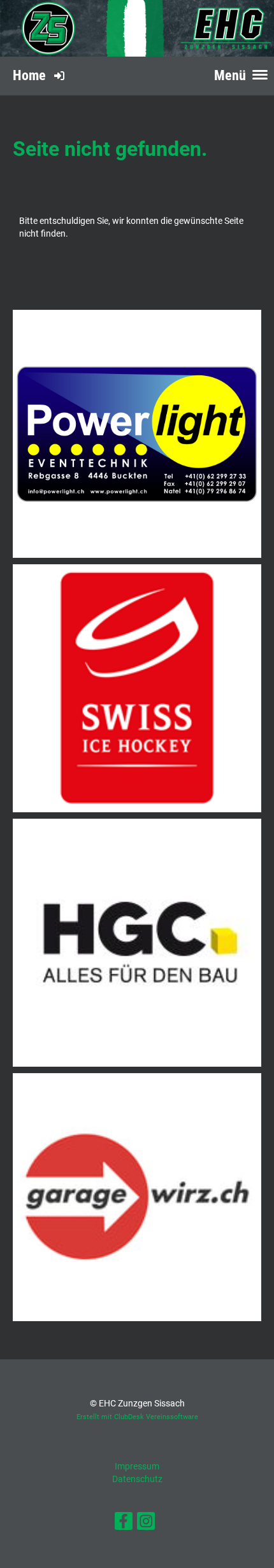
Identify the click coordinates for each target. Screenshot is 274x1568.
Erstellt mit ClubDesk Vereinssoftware (137, 1417)
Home (29, 75)
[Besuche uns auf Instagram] (146, 1523)
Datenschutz (137, 1479)
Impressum (137, 1466)
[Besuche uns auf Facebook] (124, 1523)
